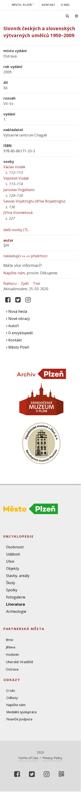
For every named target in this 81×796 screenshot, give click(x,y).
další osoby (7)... (16, 229)
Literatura (15, 604)
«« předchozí (36, 255)
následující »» (14, 255)
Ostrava (12, 669)
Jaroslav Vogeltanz (19, 189)
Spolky (11, 589)
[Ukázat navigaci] (76, 16)
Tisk (36, 283)
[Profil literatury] (61, 774)
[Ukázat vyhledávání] (67, 16)
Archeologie (16, 611)
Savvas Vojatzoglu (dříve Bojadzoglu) (34, 201)
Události (13, 554)
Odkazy (12, 697)
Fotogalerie (15, 597)
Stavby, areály (17, 575)
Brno (9, 639)
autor (8, 240)
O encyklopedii (20, 332)
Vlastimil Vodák (16, 178)
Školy (10, 582)
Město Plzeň (18, 347)
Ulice (10, 561)
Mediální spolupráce (21, 712)
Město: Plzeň (22, 5)
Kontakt (48, 5)
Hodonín (12, 654)
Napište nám (14, 272)
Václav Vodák (14, 166)
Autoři (13, 325)
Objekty (12, 568)
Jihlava (10, 647)
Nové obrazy (18, 318)
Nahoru (10, 283)
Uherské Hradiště (19, 662)
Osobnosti (15, 547)
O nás (65, 5)
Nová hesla (17, 311)
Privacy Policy (52, 758)
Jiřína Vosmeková (18, 212)
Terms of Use (28, 758)
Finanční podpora (19, 719)
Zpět (25, 283)
